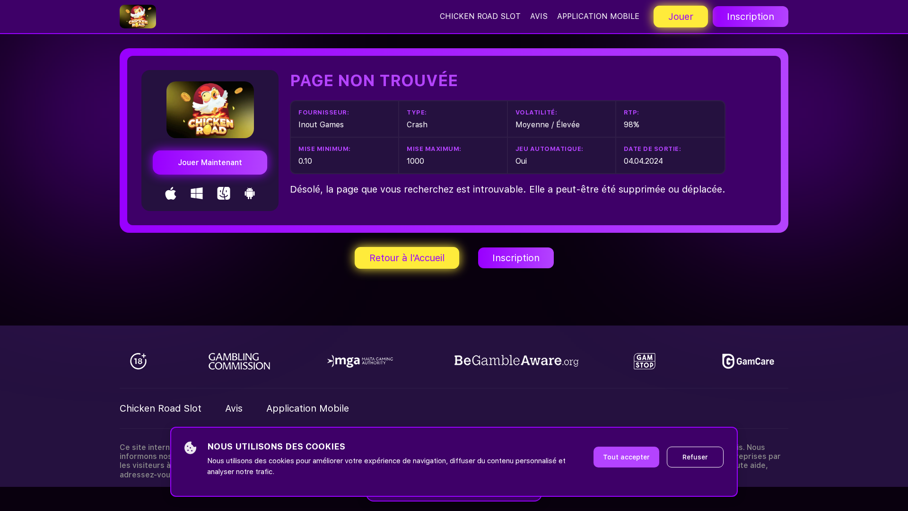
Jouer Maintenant (210, 162)
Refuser (695, 457)
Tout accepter (626, 457)
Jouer (680, 16)
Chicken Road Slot (480, 16)
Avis (539, 16)
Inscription (750, 16)
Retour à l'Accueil (407, 258)
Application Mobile (598, 16)
